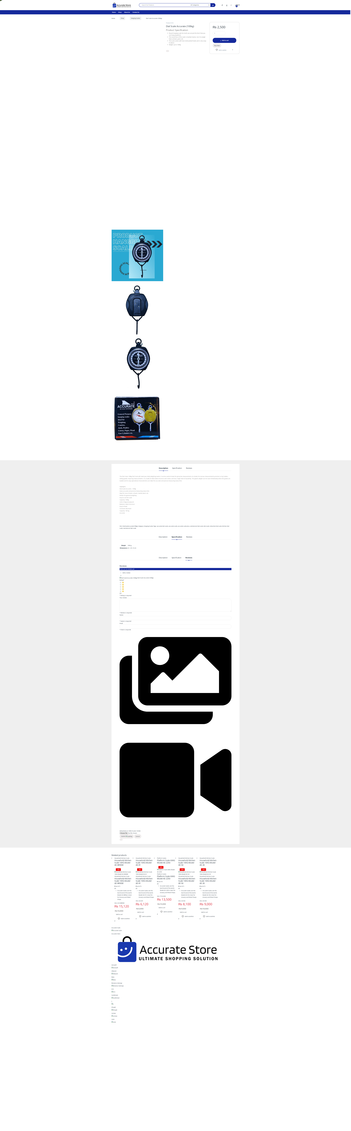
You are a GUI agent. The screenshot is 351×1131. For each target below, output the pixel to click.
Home (114, 12)
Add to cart (225, 40)
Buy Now (217, 45)
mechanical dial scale (129, 528)
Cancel (138, 836)
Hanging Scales (135, 18)
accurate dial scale (162, 526)
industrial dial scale (216, 526)
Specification (177, 468)
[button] (175, 731)
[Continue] (121, 840)
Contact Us (136, 12)
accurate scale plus (183, 526)
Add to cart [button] (119, 914)
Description (163, 468)
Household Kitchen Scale (121, 858)
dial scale (206, 526)
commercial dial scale (196, 526)
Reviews (189, 468)
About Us (127, 12)
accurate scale (173, 526)
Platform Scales (161, 858)
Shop (119, 12)
